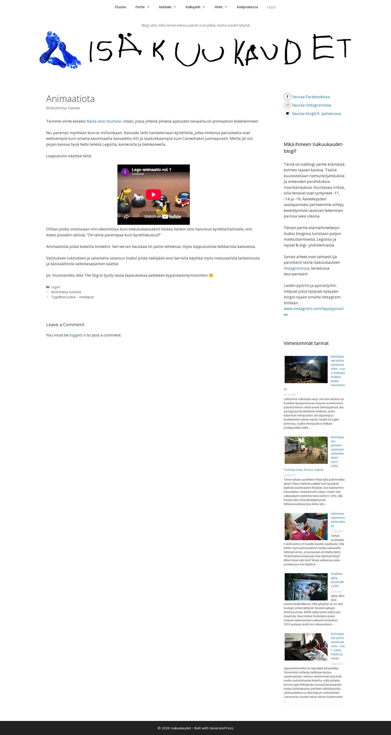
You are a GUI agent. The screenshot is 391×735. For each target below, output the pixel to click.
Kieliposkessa (247, 7)
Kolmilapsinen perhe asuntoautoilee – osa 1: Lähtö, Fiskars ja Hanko (338, 646)
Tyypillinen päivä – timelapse (72, 297)
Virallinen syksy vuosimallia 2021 (337, 580)
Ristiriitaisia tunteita (66, 292)
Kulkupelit (193, 7)
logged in (77, 335)
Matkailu (165, 7)
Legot (271, 7)
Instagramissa (296, 268)
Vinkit (219, 7)
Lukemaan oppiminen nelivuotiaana (338, 520)
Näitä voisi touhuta (104, 121)
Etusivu (120, 7)
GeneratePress (221, 728)
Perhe (140, 7)
